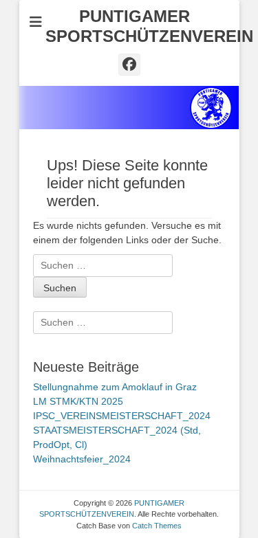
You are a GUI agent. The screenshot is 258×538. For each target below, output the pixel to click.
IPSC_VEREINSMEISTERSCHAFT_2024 (122, 415)
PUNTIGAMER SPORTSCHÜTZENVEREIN (149, 26)
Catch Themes (157, 526)
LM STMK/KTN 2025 (78, 401)
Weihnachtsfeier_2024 (82, 458)
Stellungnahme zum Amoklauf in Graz (115, 386)
